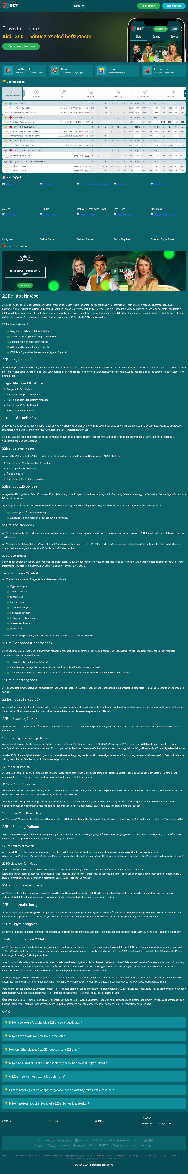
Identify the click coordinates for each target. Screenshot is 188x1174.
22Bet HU (79, 5)
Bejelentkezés (174, 5)
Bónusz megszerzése (21, 46)
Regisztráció (149, 5)
